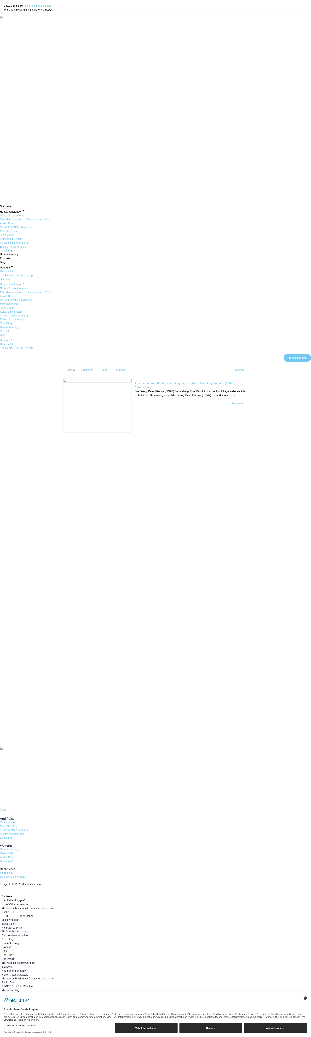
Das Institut (6, 271)
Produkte (5, 258)
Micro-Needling (9, 231)
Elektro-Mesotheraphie (13, 246)
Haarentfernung (9, 254)
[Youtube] (4, 810)
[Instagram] (1, 810)
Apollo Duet (7, 223)
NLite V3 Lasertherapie (13, 215)
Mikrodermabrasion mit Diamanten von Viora (25, 219)
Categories (87, 370)
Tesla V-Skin (7, 235)
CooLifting (6, 250)
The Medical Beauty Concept (16, 275)
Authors (120, 370)
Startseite (5, 206)
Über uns (5, 267)
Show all (240, 370)
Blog (2, 262)
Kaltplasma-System (11, 239)
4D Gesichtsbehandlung (14, 242)
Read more (238, 403)
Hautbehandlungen (11, 211)
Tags (104, 370)
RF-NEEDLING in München (16, 227)
